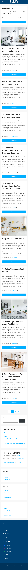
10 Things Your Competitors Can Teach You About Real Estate (12, 186)
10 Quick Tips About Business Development (14, 441)
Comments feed (7, 513)
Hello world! (7, 8)
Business (14, 70)
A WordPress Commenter (8, 462)
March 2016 (7, 477)
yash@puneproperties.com (9, 537)
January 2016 (7, 479)
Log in (5, 508)
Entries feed (7, 510)
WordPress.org (7, 515)
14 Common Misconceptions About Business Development (12, 150)
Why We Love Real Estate (13, 238)
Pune (5, 528)
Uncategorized (14, 17)
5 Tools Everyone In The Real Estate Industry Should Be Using (12, 376)
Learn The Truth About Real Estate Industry (14, 438)
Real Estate (14, 136)
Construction (14, 103)
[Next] (18, 411)
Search (4, 417)
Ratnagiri (6, 530)
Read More (14, 22)
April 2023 (6, 475)
